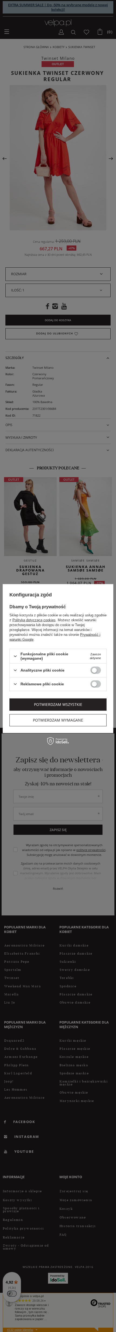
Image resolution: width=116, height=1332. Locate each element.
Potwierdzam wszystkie (58, 704)
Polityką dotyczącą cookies (34, 620)
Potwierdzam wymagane (58, 720)
